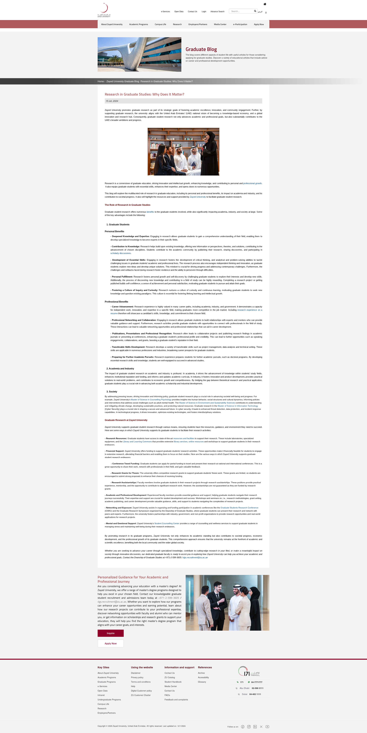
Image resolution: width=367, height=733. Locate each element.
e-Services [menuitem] (165, 11)
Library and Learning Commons (137, 441)
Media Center (220, 24)
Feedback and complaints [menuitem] (176, 699)
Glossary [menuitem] (202, 681)
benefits (150, 212)
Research (177, 24)
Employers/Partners (198, 24)
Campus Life (160, 24)
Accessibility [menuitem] (203, 677)
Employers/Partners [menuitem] (107, 712)
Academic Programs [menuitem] (107, 677)
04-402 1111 (255, 694)
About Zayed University (111, 24)
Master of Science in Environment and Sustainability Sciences (207, 403)
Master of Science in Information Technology (238, 406)
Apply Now (259, 24)
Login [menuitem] (204, 11)
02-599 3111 (257, 688)
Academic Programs (138, 24)
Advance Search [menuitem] (217, 11)
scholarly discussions (121, 253)
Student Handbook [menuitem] (173, 681)
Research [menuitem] (102, 708)
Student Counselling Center (166, 523)
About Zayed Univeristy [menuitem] (108, 672)
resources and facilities (183, 438)
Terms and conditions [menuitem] (141, 681)
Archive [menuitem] (201, 672)
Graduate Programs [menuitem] (107, 681)
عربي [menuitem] (260, 11)
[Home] (265, 4)
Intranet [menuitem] (101, 695)
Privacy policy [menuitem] (137, 677)
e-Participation (240, 24)
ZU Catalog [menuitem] (170, 677)
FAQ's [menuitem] (167, 695)
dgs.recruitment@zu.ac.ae (195, 557)
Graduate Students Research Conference (239, 508)
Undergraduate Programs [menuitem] (109, 699)
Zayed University (198, 197)
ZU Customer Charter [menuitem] (141, 695)
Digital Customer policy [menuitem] (141, 690)
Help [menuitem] (133, 686)
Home (101, 81)
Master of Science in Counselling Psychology (151, 399)
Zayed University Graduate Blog (123, 81)
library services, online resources (189, 441)
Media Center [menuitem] (171, 686)
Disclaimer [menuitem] (135, 672)
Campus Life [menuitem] (103, 704)
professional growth (252, 183)
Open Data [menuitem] (178, 11)
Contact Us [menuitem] (192, 11)
